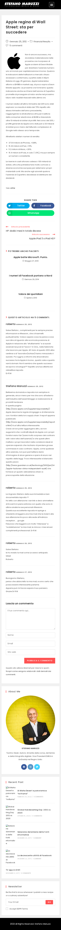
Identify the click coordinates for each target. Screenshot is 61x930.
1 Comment (37, 838)
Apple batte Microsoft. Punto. (30, 257)
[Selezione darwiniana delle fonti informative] (10, 834)
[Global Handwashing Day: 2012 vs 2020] (10, 812)
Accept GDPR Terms (19, 908)
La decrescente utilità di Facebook (34, 855)
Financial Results (42, 41)
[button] (51, 4)
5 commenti (16, 45)
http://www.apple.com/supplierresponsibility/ (28, 408)
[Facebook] (24, 767)
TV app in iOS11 (13, 870)
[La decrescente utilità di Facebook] (10, 856)
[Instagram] (30, 767)
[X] (37, 767)
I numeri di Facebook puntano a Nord (30, 275)
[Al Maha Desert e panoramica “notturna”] (10, 793)
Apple (12, 188)
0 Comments (38, 797)
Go (49, 902)
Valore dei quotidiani (30, 294)
